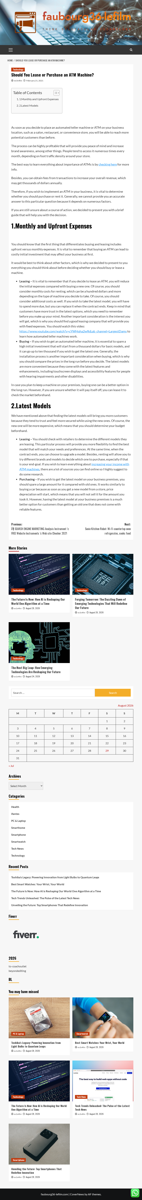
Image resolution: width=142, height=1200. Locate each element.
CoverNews (77, 1194)
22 (107, 743)
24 (17, 750)
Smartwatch (18, 841)
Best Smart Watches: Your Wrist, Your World (37, 884)
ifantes (15, 813)
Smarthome (18, 827)
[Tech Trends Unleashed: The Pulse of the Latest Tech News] (103, 1081)
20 (72, 743)
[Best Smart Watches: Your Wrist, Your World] (103, 1017)
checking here (108, 164)
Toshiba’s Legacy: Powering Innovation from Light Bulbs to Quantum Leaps (55, 877)
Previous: (40, 528)
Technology (18, 69)
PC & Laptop (18, 820)
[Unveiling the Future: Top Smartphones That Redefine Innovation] (39, 1144)
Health (15, 806)
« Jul (11, 765)
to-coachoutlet (17, 966)
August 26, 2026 (97, 612)
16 (124, 735)
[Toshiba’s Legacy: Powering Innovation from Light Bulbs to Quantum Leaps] (39, 1017)
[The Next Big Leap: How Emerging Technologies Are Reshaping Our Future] (39, 642)
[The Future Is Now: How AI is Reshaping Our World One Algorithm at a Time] (39, 574)
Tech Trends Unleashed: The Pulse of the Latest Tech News (45, 898)
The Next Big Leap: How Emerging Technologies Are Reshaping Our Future (35, 669)
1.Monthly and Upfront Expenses (39, 99)
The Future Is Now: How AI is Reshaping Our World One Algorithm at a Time (38, 601)
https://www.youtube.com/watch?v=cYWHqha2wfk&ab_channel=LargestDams (73, 331)
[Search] (131, 50)
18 (35, 743)
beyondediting (17, 970)
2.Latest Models (28, 105)
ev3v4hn (18, 80)
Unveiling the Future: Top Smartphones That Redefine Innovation (49, 905)
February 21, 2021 (34, 80)
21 (89, 743)
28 (89, 750)
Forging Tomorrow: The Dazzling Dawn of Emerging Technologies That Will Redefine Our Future (101, 603)
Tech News (17, 848)
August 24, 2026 (33, 676)
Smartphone (18, 834)
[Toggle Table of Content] (55, 93)
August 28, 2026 (33, 608)
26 (53, 750)
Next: (108, 528)
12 (53, 735)
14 (89, 735)
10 (17, 735)
